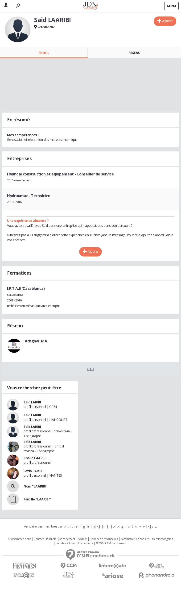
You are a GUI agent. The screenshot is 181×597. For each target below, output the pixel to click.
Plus (90, 369)
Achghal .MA (36, 341)
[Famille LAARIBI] (13, 499)
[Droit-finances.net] (157, 566)
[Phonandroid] (157, 575)
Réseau (134, 52)
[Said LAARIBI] (18, 29)
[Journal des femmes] (24, 566)
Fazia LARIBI (33, 471)
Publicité (51, 539)
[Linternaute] (112, 566)
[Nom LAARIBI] (13, 486)
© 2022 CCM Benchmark (110, 543)
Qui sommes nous (19, 539)
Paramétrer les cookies (134, 539)
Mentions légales (162, 539)
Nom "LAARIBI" (35, 486)
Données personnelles (104, 539)
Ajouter (167, 21)
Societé (82, 539)
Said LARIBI (32, 402)
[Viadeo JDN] (68, 575)
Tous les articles (65, 543)
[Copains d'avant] (24, 575)
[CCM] (68, 566)
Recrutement (67, 539)
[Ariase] (112, 575)
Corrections (85, 543)
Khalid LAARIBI (35, 458)
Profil (43, 52)
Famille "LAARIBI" (37, 499)
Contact (38, 539)
